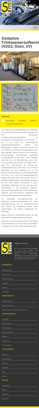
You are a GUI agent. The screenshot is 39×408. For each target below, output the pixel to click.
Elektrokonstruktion (7, 305)
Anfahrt (4, 390)
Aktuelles (4, 376)
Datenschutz (5, 394)
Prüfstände (5, 283)
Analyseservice (6, 341)
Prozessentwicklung (7, 332)
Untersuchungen (6, 345)
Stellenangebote (6, 359)
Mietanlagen (5, 292)
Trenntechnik (5, 274)
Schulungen (5, 319)
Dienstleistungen (6, 323)
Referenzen (5, 354)
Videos (4, 372)
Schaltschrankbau (7, 301)
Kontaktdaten (5, 385)
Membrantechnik (7, 270)
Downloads (5, 367)
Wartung (4, 336)
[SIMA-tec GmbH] (7, 7)
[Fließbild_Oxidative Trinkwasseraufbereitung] (19, 97)
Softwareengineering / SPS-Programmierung (14, 310)
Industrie (4, 287)
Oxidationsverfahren (7, 279)
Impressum (5, 398)
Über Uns (4, 363)
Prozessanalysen (6, 328)
